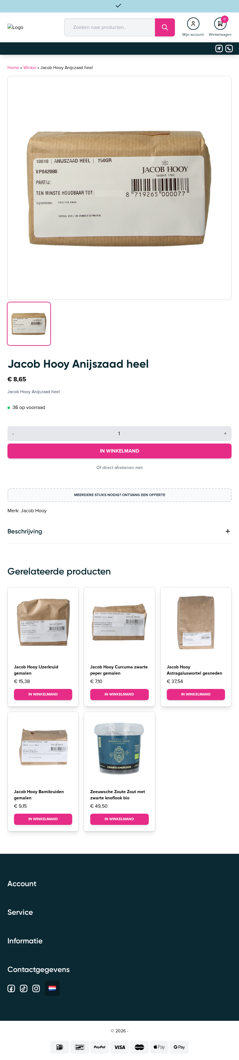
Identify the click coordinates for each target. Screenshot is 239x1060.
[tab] (119, 531)
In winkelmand (119, 451)
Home (13, 68)
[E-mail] (219, 48)
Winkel (29, 68)
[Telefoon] (229, 48)
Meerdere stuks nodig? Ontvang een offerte (119, 495)
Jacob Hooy (34, 510)
